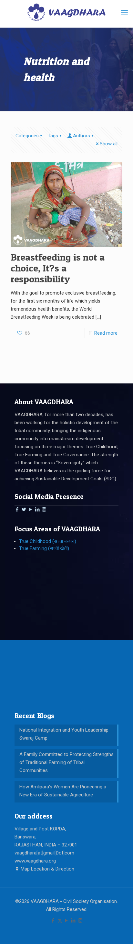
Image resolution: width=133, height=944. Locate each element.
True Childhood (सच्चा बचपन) (47, 541)
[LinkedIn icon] (73, 920)
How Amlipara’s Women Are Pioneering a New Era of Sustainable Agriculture (62, 791)
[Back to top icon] (120, 931)
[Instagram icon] (80, 920)
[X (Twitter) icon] (59, 920)
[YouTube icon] (66, 920)
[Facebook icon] (53, 920)
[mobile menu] (124, 12)
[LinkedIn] (37, 509)
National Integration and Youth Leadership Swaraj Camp (63, 734)
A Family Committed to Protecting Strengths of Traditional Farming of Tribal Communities (66, 762)
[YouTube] (30, 509)
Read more (106, 333)
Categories (27, 136)
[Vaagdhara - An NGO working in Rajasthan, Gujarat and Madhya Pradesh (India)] (66, 12)
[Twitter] (23, 509)
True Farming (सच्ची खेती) (44, 548)
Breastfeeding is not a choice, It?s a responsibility (58, 268)
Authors (81, 136)
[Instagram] (44, 509)
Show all (109, 144)
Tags (53, 136)
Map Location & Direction (46, 869)
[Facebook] (17, 509)
